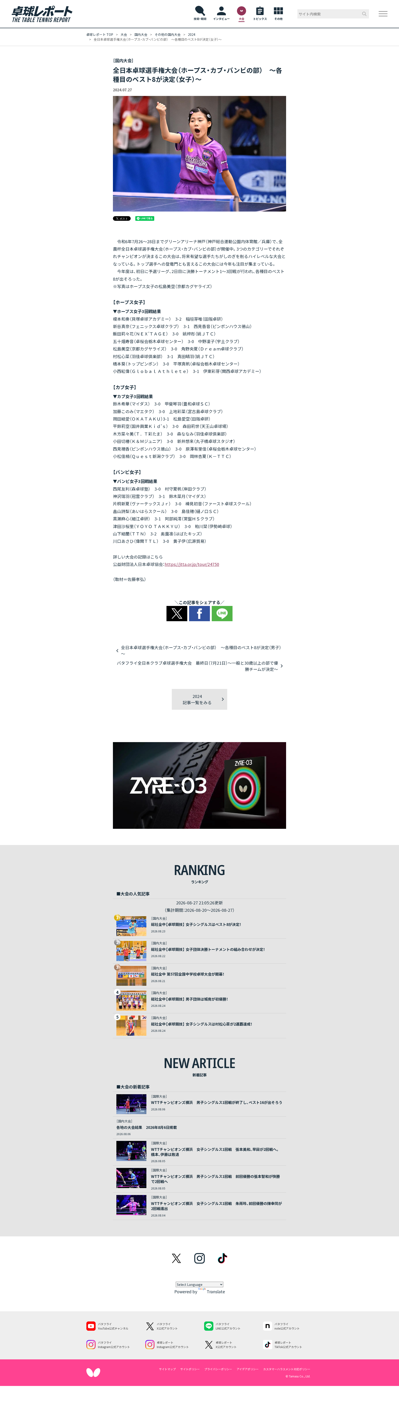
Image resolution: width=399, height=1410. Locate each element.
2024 (191, 34)
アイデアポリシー (248, 1369)
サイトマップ (167, 1369)
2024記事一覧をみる (197, 699)
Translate (216, 1291)
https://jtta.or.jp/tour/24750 (192, 564)
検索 (364, 13)
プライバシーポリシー (218, 1369)
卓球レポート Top (99, 34)
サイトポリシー (190, 1369)
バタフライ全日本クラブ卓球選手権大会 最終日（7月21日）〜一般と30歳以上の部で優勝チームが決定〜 (197, 666)
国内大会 (140, 34)
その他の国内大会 (168, 34)
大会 (124, 34)
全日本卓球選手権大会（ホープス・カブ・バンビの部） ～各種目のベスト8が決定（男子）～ (201, 650)
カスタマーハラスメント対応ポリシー (286, 1369)
